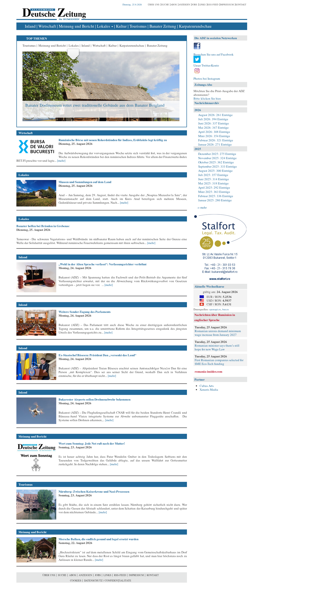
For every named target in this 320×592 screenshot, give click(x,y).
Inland (30, 26)
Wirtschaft (47, 26)
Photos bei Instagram (206, 78)
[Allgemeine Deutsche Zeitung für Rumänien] (53, 11)
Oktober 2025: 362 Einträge (216, 162)
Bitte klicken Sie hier (206, 98)
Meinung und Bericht (76, 26)
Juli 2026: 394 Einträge (213, 119)
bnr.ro (225, 309)
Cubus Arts (207, 386)
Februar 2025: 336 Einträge (215, 196)
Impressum (227, 4)
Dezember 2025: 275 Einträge (217, 154)
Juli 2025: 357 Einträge (213, 175)
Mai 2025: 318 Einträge (213, 183)
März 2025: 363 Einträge (214, 192)
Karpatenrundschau (195, 26)
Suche (165, 4)
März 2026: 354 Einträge (214, 136)
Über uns (154, 4)
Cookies (75, 580)
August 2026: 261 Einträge (215, 115)
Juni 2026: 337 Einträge (213, 123)
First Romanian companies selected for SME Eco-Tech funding (219, 362)
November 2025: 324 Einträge (217, 158)
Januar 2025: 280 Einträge (215, 200)
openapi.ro (215, 309)
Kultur (121, 26)
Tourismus (138, 26)
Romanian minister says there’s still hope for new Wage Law (217, 347)
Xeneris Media (209, 389)
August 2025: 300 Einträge (215, 170)
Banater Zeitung (162, 26)
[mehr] (60, 160)
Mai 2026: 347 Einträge (213, 127)
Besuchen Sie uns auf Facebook (213, 54)
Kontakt (240, 4)
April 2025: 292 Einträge (214, 187)
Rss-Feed (212, 4)
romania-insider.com (208, 371)
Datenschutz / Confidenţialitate (107, 580)
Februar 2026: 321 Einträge (215, 140)
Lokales (103, 26)
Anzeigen (184, 4)
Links (202, 4)
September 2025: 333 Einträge (217, 166)
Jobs (194, 4)
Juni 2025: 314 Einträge (213, 179)
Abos (174, 4)
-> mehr (202, 207)
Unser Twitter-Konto (206, 65)
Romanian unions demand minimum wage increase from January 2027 (218, 333)
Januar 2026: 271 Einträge (215, 144)
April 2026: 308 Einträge (214, 132)
